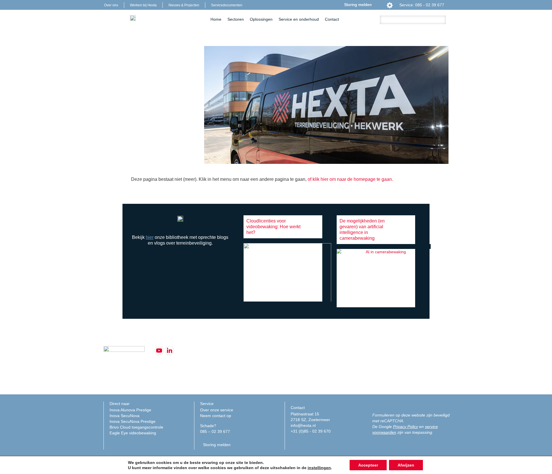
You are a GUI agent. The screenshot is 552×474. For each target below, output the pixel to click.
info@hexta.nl (303, 425)
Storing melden (358, 4)
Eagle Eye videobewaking (133, 433)
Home (215, 19)
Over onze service (216, 410)
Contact (332, 19)
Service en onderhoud (299, 19)
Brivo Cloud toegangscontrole (136, 427)
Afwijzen (406, 465)
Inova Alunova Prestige (130, 410)
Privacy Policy (405, 426)
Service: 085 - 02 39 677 (421, 5)
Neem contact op (215, 415)
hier (150, 237)
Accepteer (368, 465)
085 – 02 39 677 (215, 431)
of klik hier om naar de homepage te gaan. (350, 179)
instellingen (319, 467)
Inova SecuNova (124, 415)
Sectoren (235, 19)
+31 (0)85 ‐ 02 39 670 (311, 431)
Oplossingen (261, 19)
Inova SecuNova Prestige (133, 421)
